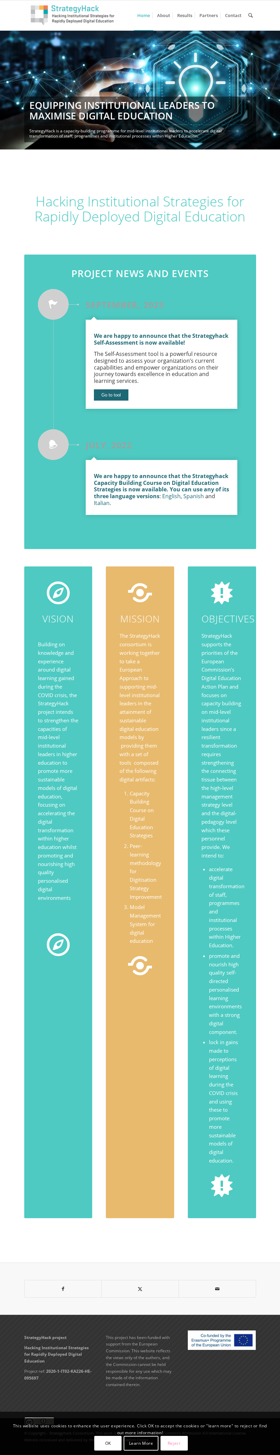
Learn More (141, 1443)
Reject (174, 1443)
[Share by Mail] (217, 1289)
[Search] (250, 15)
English (171, 496)
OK (108, 1443)
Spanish (193, 496)
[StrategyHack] (72, 15)
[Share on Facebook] (63, 1289)
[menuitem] (143, 15)
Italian (102, 503)
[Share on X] (140, 1289)
